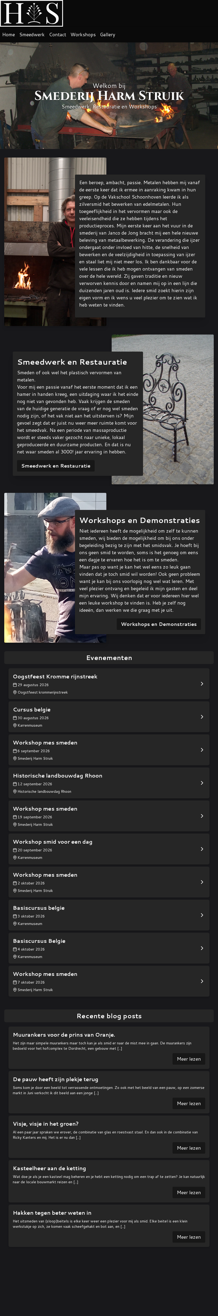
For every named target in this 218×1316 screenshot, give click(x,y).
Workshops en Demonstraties (159, 624)
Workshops (83, 34)
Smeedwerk (32, 34)
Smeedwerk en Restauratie (55, 465)
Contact (57, 34)
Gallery (107, 34)
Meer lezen (189, 1058)
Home (8, 34)
